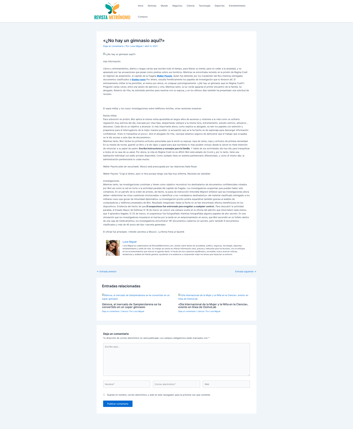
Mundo (164, 5)
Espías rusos (139, 79)
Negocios (177, 5)
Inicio (140, 5)
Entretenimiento (237, 5)
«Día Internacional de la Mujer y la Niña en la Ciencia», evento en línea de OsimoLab (213, 306)
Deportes (219, 5)
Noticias (152, 5)
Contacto (143, 16)
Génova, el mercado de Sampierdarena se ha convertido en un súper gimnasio (131, 306)
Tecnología (204, 5)
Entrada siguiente (245, 271)
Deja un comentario (113, 46)
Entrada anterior (107, 271)
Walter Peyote (164, 75)
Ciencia (190, 5)
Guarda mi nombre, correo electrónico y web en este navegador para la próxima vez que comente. (159, 394)
